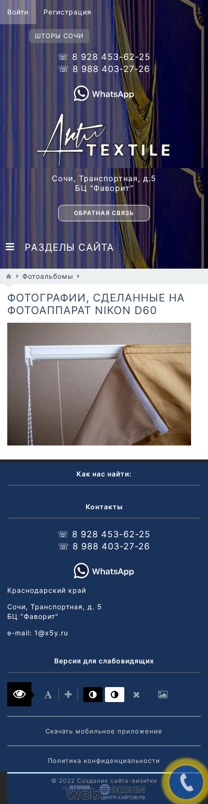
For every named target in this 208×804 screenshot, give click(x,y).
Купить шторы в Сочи (55, 443)
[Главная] (9, 276)
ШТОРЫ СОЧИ (59, 36)
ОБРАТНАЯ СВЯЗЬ (104, 212)
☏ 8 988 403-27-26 (104, 69)
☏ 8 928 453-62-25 (104, 57)
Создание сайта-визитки (117, 780)
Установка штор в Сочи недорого (99, 384)
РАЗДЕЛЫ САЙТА (64, 247)
